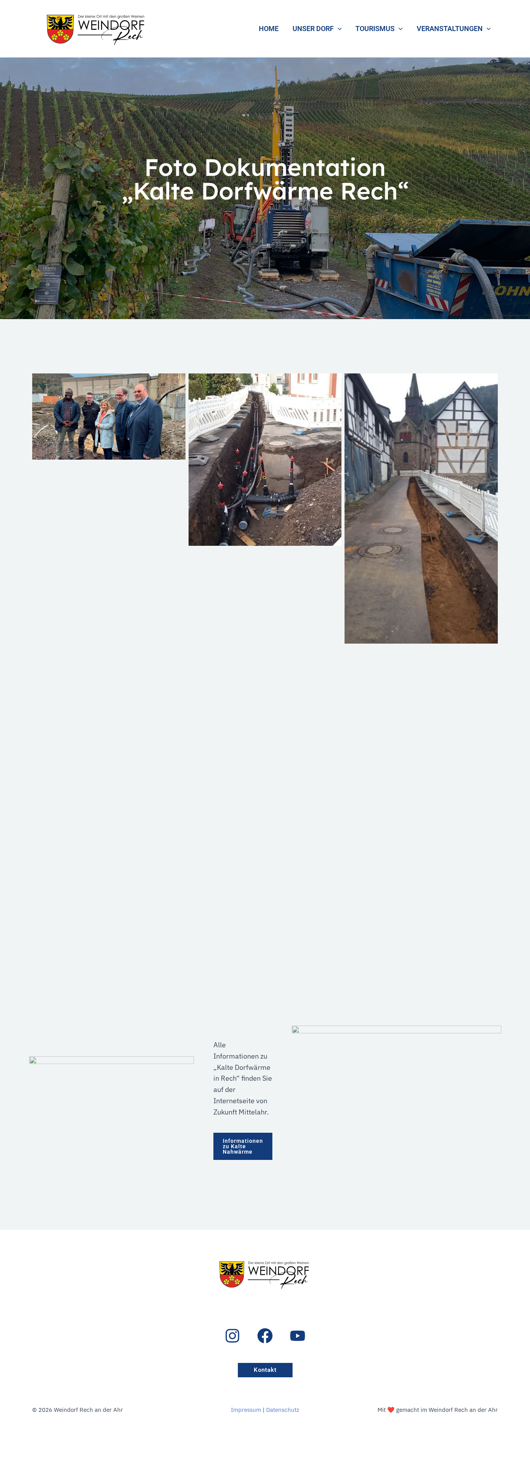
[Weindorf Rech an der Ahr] (96, 28)
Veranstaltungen (450, 28)
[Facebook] (265, 1336)
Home (269, 28)
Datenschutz (282, 1409)
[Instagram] (232, 1336)
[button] (338, 28)
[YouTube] (297, 1336)
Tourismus (375, 28)
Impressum (246, 1409)
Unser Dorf (313, 28)
